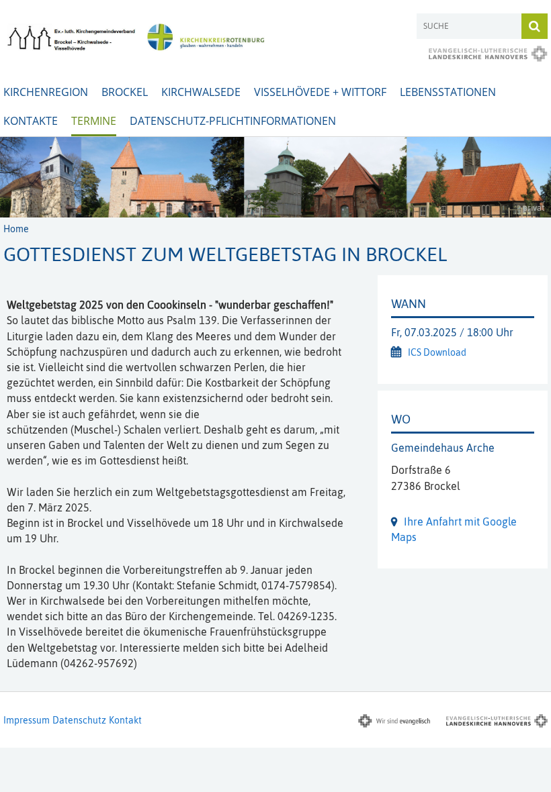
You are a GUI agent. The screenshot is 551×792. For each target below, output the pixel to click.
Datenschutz (79, 720)
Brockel (124, 92)
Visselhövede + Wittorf (320, 92)
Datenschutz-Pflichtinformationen (233, 120)
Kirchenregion (45, 92)
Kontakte (30, 120)
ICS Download (437, 352)
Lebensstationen (448, 92)
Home (16, 229)
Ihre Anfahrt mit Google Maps (454, 529)
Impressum (26, 720)
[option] (275, 177)
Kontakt (125, 720)
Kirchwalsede (201, 92)
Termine (93, 120)
